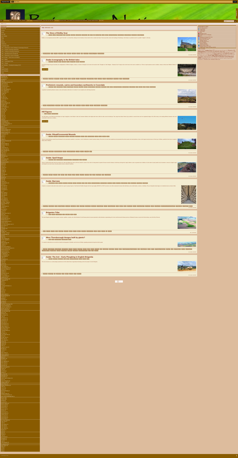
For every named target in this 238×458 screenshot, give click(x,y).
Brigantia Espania (4, 69)
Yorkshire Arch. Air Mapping (205, 34)
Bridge (2, 446)
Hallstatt (105, 206)
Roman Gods (3, 409)
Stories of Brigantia (93, 53)
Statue (2, 227)
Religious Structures (5, 385)
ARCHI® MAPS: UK (204, 41)
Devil (101, 249)
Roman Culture (4, 403)
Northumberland (90, 231)
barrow (56, 206)
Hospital (2, 289)
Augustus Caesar (4, 347)
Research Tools (4, 250)
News (2, 379)
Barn (2, 281)
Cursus (2, 331)
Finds (2, 178)
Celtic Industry (4, 424)
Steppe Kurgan (145, 183)
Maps (2, 229)
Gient (139, 249)
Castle (2, 142)
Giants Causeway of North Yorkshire (130, 249)
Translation (3, 438)
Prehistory (100, 78)
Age (199, 50)
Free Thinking (4, 124)
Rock (91, 174)
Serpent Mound (110, 78)
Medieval (87, 105)
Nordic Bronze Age (140, 206)
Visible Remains (4, 252)
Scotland (2, 171)
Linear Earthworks (4, 334)
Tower (2, 292)
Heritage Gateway (203, 40)
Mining (80, 159)
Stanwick (103, 231)
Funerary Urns (4, 215)
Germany (3, 167)
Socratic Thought (4, 239)
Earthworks (78, 105)
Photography (3, 259)
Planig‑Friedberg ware (5, 221)
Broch (2, 284)
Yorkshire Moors (101, 53)
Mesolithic (3, 104)
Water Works (3, 445)
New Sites (101, 20)
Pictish (95, 78)
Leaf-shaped (3, 189)
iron (206, 55)
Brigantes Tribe (53, 212)
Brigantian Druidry (5, 130)
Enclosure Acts (4, 161)
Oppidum (3, 270)
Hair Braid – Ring (4, 202)
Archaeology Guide (17, 20)
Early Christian (72, 136)
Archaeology (51, 61)
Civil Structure (4, 133)
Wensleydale (200, 59)
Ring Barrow (118, 183)
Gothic (2, 94)
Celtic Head (3, 193)
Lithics (2, 257)
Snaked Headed (126, 78)
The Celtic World (4, 420)
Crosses (2, 389)
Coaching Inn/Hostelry (5, 285)
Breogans (3, 348)
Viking (19, 38)
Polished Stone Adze (5, 213)
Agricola (2, 344)
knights (152, 249)
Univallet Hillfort (4, 276)
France (2, 166)
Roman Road (3, 415)
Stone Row (3, 365)
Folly (2, 287)
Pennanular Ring (90, 78)
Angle (2, 80)
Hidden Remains (4, 242)
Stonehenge (86, 53)
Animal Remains (4, 182)
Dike (2, 157)
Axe (2, 191)
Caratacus (3, 349)
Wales (2, 175)
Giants (50, 239)
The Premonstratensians (5, 394)
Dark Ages (67, 136)
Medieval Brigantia (5, 102)
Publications (3, 375)
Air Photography (4, 254)
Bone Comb (3, 192)
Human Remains (4, 203)
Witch (92, 250)
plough (75, 273)
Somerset (58, 250)
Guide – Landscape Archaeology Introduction (19, 51)
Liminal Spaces (4, 355)
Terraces (2, 341)
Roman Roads (4, 417)
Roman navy (3, 411)
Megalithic (3, 358)
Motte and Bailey (4, 150)
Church (2, 388)
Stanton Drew (64, 250)
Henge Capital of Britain (93, 20)
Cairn (2, 316)
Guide (86, 136)
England (74, 231)
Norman (108, 136)
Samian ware (3, 222)
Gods (2, 235)
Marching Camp (4, 149)
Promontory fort (4, 273)
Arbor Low (45, 249)
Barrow (56, 183)
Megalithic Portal (203, 33)
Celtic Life (3, 425)
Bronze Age (60, 53)
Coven (88, 249)
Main (1, 20)
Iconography (56, 78)
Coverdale (66, 105)
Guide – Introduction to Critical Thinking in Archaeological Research (19, 47)
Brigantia (56, 53)
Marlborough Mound (71, 151)
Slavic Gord (3, 274)
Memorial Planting (4, 390)
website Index (6, 20)
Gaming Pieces (4, 200)
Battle (2, 126)
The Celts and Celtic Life (48, 20)
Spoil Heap (3, 299)
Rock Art (3, 359)
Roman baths (3, 406)
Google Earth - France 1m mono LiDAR (208, 47)
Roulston (78, 53)
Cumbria (92, 249)
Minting (2, 434)
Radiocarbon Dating (5, 246)
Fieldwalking (3, 256)
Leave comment (193, 54)
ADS (201, 35)
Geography (3, 228)
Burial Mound (87, 206)
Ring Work (3, 151)
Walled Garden (4, 294)
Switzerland (3, 174)
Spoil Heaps (84, 159)
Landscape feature (55, 113)
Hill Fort (2, 265)
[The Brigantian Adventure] (236, 455)
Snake (120, 78)
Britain (46, 113)
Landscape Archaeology (67, 159)
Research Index (63, 20)
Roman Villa (3, 418)
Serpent (104, 78)
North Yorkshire (97, 105)
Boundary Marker (4, 327)
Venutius (221, 58)
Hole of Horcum (144, 249)
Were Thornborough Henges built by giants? (65, 237)
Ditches (70, 105)
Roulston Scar (53, 250)
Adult (2, 204)
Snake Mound (82, 61)
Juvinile (2, 207)
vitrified (225, 58)
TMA (201, 32)
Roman (93, 174)
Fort (2, 146)
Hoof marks (3, 185)
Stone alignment (4, 361)
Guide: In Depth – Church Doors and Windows (10, 57)
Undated (2, 118)
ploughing (79, 273)
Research (84, 258)
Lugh (2, 422)
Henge (53, 239)
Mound (2, 335)
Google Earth (202, 29)
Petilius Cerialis (4, 353)
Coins (2, 435)
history (63, 273)
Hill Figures (57, 20)
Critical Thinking (4, 238)
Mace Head (64, 61)
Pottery (2, 214)
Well (2, 450)
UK (106, 231)
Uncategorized (4, 444)
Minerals (69, 174)
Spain (2, 172)
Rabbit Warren (4, 383)
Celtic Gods (3, 421)
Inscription (3, 439)
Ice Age (2, 96)
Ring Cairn (3, 322)
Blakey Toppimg (51, 249)
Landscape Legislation (5, 306)
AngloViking (45, 206)
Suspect (2, 115)
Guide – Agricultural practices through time (19, 53)
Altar (2, 180)
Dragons (2, 368)
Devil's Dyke (111, 249)
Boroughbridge (65, 249)
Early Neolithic (4, 106)
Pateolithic (82, 174)
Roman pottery (4, 413)
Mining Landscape (4, 308)
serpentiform (116, 78)
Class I (2, 262)
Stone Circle (3, 362)
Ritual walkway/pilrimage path (7, 396)
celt (232, 51)
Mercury (2, 410)
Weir (2, 449)
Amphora (3, 181)
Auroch (2, 184)
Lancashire (83, 231)
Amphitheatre (3, 280)
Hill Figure (49, 113)
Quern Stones (3, 225)
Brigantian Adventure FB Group (206, 37)
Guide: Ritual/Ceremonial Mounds (61, 134)
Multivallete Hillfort (5, 269)
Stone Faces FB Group (204, 39)
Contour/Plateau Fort (5, 267)
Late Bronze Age (4, 86)
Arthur (2, 345)
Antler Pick (3, 187)
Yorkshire (110, 231)
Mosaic (2, 211)
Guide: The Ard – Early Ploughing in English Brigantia (69, 257)
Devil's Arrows (105, 249)
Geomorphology (4, 234)
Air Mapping (3, 253)
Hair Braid (74, 53)
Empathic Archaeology (5, 123)
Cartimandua (227, 51)
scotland (204, 58)
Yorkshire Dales (104, 105)
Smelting (3, 301)
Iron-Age (3, 302)
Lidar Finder (202, 31)
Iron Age (59, 61)
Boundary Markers (51, 105)
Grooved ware (4, 217)
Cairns (62, 105)
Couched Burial (4, 206)
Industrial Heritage (60, 159)
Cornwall (84, 249)
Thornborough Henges (83, 250)
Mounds (91, 105)
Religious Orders (4, 393)
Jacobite (2, 100)
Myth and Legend (65, 239)
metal (66, 174)
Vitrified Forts (229, 58)
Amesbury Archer (46, 53)
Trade (2, 432)
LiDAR (2, 245)
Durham (70, 231)
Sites (11, 20)
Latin (2, 441)
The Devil (3, 371)
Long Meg (168, 249)
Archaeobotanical (52, 183)
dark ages (50, 174)
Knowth (65, 78)
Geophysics (3, 243)
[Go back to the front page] (119, 12)
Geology (2, 231)
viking (90, 151)
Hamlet (2, 136)
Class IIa (2, 263)
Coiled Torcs (51, 78)
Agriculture (50, 258)
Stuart (2, 113)
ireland (117, 206)
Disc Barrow (79, 183)
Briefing (2, 400)
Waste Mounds (108, 174)
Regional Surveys (4, 249)
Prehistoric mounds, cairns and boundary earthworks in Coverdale (75, 85)
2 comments (193, 232)
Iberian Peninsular (111, 206)
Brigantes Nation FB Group (205, 46)
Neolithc (134, 206)
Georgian (82, 136)
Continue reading (45, 69)
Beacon (2, 283)
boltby (52, 53)
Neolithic (68, 61)
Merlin (172, 249)
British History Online (204, 45)
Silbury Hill (87, 151)
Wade (89, 250)
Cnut (2, 351)
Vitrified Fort (19, 43)
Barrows (44, 105)
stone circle (70, 250)
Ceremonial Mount (61, 136)
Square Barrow (139, 183)
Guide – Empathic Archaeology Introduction (19, 49)
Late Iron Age (4, 98)
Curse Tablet (3, 198)
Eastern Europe (100, 206)
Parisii (2, 431)
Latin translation (4, 442)
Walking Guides (4, 382)
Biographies (3, 376)
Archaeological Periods (37, 20)
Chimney (3, 296)
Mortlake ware (4, 219)
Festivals (2, 177)
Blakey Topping (58, 249)
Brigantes (48, 231)
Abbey (2, 386)
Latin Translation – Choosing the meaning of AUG (11, 65)
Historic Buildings (4, 279)
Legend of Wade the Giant (160, 249)
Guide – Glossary (4, 63)
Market (2, 357)
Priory (2, 392)
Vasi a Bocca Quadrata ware (6, 224)
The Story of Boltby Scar (57, 33)
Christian (64, 151)
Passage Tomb (72, 61)
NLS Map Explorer (203, 27)
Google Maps (202, 30)
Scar (82, 53)
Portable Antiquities (203, 43)
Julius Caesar (3, 352)
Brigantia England (59, 214)
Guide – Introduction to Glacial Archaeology (10, 55)
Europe (83, 183)
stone (103, 174)
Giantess (116, 249)
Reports (24, 20)
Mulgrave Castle (177, 249)
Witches (2, 372)
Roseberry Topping (45, 250)
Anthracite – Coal (4, 232)
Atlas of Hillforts (203, 42)
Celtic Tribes (67, 214)
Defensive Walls (4, 144)
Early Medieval (77, 136)
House (2, 291)
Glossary (3, 241)
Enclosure (69, 53)
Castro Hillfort (4, 266)
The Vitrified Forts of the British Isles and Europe (77, 20)
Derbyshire (66, 231)
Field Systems (60, 258)
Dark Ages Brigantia (5, 89)
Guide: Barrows (53, 181)
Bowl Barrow (65, 183)
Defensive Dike (4, 143)
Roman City (3, 407)
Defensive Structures (5, 140)
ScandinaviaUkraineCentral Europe (168, 206)
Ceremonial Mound (58, 151)
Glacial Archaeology (5, 305)
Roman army (3, 404)
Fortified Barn (4, 147)
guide (216, 54)
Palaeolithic (3, 109)
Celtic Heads (29, 20)
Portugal (2, 170)
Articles (50, 214)
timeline (190, 206)
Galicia (19, 73)
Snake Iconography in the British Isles (63, 60)
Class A (2, 153)
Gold (59, 174)
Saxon (19, 40)
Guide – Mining (19, 59)
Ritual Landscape (124, 183)
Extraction (55, 174)
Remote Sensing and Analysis (7, 248)
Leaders (2, 343)
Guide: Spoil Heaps (54, 158)
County (2, 135)
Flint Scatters (3, 199)
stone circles (3, 363)
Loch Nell (73, 78)
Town (2, 137)
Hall (2, 288)
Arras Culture (51, 206)
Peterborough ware (5, 218)
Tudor (2, 116)
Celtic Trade (3, 427)
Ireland (2, 168)
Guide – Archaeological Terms (7, 61)
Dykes (65, 53)
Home (2, 23)
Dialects (2, 154)
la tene (69, 78)
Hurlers (149, 249)
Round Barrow (133, 183)
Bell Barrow (60, 183)
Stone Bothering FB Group (205, 38)
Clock (2, 196)
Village (2, 139)
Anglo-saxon (51, 136)
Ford (2, 448)
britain (78, 206)
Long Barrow (109, 183)
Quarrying (87, 174)
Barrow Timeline (61, 206)
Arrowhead (3, 188)
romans (99, 231)
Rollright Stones (189, 249)
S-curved (77, 61)
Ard (54, 273)
